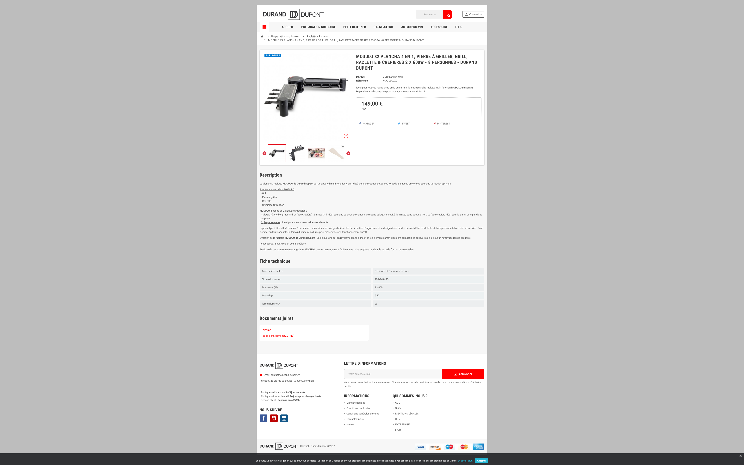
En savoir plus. (465, 460)
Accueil (288, 27)
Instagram (284, 418)
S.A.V (398, 408)
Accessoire (439, 27)
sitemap (350, 424)
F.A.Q (458, 27)
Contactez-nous (355, 419)
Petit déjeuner (354, 27)
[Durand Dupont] (293, 14)
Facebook (263, 418)
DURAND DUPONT (393, 76)
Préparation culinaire (318, 27)
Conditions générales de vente (362, 413)
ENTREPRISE (402, 424)
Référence (362, 80)
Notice (267, 330)
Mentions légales (355, 402)
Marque (360, 76)
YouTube (274, 418)
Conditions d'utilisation (358, 408)
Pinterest (443, 123)
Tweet (405, 123)
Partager (368, 123)
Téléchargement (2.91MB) (278, 335)
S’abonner (464, 374)
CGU (397, 402)
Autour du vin (412, 27)
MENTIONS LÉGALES (407, 413)
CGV (397, 419)
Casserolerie (384, 27)
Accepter (481, 460)
